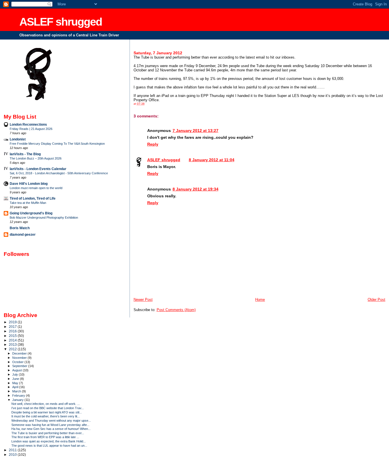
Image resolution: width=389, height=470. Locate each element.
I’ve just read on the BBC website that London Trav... (47, 408)
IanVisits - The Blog (25, 154)
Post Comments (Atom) (176, 310)
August (17, 370)
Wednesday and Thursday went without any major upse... (51, 420)
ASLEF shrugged (60, 22)
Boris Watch (20, 228)
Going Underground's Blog (31, 213)
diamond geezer (23, 234)
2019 (13, 322)
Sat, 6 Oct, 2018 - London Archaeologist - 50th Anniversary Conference (59, 173)
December (20, 353)
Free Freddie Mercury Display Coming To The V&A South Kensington (57, 143)
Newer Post (143, 299)
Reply (152, 144)
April (15, 387)
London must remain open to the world (36, 188)
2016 (13, 331)
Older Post (376, 299)
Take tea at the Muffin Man (28, 202)
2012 (13, 349)
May (15, 383)
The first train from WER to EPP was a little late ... (45, 437)
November (20, 357)
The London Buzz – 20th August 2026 (36, 158)
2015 (13, 336)
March (17, 391)
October (18, 362)
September (20, 366)
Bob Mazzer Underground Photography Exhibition (44, 217)
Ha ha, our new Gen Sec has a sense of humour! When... (51, 428)
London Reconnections (28, 124)
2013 (13, 344)
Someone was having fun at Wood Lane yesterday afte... (50, 424)
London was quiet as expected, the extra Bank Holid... (48, 441)
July (15, 374)
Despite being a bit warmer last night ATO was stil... (46, 412)
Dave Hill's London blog (29, 183)
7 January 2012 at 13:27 (195, 130)
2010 (13, 454)
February (19, 395)
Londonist (18, 139)
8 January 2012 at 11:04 (211, 160)
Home (260, 299)
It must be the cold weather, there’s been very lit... (45, 416)
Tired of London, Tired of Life (33, 198)
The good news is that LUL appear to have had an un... (49, 445)
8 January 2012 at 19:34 (195, 189)
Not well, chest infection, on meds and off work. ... (45, 403)
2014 (13, 340)
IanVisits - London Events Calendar (38, 169)
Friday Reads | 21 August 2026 (31, 129)
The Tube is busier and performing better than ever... (47, 433)
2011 (13, 450)
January (18, 399)
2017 (13, 326)
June (16, 378)
